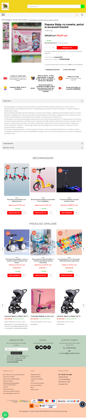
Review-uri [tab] (8, 148)
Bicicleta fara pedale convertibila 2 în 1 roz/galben (43, 200)
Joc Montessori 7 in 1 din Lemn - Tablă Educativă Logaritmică (69, 260)
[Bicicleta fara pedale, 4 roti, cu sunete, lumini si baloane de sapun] (16, 242)
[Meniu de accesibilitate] (82, 404)
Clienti (33, 371)
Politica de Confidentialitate (11, 379)
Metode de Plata (35, 374)
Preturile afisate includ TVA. (11, 393)
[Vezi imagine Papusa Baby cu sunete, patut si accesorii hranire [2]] (6, 45)
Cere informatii (69, 69)
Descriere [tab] (7, 101)
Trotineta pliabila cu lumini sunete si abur (69, 200)
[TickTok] (45, 347)
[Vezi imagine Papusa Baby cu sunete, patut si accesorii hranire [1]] (6, 36)
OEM (16, 198)
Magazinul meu (8, 371)
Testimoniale (34, 389)
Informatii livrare (8, 389)
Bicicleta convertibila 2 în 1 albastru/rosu (16, 200)
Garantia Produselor (37, 379)
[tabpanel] (26, 42)
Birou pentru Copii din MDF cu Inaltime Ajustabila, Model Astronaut (43, 260)
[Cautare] (82, 6)
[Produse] (3, 15)
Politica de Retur (36, 376)
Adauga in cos (67, 47)
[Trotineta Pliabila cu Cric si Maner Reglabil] (43, 301)
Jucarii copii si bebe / (20, 20)
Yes (3, 419)
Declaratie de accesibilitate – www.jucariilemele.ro (11, 384)
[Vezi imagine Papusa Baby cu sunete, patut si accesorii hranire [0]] (6, 27)
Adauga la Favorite (52, 69)
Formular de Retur (36, 385)
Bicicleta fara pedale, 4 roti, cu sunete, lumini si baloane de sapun (17, 260)
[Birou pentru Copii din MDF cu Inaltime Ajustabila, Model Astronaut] (43, 242)
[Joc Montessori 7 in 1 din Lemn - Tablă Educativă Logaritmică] (69, 242)
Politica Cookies (8, 381)
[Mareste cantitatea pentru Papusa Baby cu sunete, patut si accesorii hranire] (53, 47)
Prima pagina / (7, 20)
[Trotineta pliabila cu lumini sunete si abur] (69, 179)
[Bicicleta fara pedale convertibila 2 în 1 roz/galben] (43, 179)
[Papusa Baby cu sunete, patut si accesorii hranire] (26, 42)
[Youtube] (41, 347)
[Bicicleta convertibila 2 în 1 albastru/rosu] (16, 179)
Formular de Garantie (37, 383)
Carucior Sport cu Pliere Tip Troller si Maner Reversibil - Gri (27, 316)
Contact (5, 387)
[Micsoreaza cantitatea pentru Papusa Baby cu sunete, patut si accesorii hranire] (46, 47)
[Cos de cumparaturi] (82, 15)
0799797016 (71, 348)
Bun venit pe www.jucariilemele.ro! (13, 374)
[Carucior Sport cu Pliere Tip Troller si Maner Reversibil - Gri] (17, 301)
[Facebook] (37, 347)
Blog (32, 387)
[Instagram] (49, 347)
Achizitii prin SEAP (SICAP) (11, 391)
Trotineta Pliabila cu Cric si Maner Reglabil (47, 316)
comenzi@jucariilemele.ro (69, 353)
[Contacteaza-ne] (77, 15)
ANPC (33, 381)
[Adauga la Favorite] (24, 212)
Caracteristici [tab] (8, 143)
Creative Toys (49, 30)
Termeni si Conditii (8, 376)
